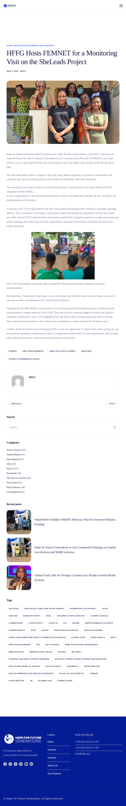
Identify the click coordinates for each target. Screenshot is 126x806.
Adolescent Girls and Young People (44, 609)
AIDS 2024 (13, 616)
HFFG (23, 71)
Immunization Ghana (41, 652)
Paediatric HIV (92, 666)
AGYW (105, 609)
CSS (65, 623)
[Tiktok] (21, 764)
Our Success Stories (26, 45)
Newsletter (12, 473)
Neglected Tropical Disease (24, 666)
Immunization (16, 652)
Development (13, 459)
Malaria (76, 652)
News (10, 45)
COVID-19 (53, 623)
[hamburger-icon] (121, 5)
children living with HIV (71, 616)
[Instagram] (10, 764)
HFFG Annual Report (20, 645)
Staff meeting (16, 681)
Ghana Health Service (66, 630)
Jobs (9, 464)
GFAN (33, 630)
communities (16, 623)
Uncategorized (14, 492)
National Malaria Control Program (29, 659)
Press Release (13, 487)
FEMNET (13, 351)
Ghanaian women (93, 630)
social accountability (71, 674)
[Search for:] (63, 427)
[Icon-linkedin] (31, 764)
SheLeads (86, 351)
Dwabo (76, 623)
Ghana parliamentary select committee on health (37, 638)
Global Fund (78, 638)
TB (31, 681)
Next (112, 404)
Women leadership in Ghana (24, 359)
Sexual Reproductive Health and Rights (31, 674)
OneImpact (73, 666)
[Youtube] (26, 764)
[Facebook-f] (5, 764)
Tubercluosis (64, 681)
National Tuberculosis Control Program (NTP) (80, 659)
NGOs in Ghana (53, 666)
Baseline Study (31, 616)
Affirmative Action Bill (83, 609)
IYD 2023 (62, 652)
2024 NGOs (14, 609)
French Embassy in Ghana (99, 623)
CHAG (48, 616)
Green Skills (98, 638)
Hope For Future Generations (81, 645)
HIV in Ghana (53, 645)
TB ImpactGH (45, 681)
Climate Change (99, 616)
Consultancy (36, 623)
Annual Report (14, 454)
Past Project (47, 45)
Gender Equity (17, 630)
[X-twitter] (15, 764)
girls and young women (62, 351)
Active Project (14, 450)
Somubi (94, 674)
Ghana (44, 630)
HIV (38, 645)
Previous (16, 404)
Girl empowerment (33, 351)
